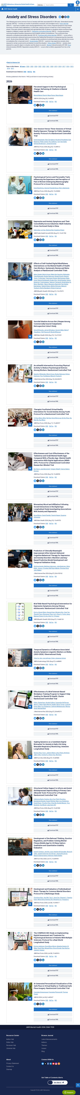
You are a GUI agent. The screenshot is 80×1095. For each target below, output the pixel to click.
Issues (43, 1048)
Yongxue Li (65, 899)
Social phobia (34, 41)
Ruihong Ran (50, 230)
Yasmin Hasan (55, 515)
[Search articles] (71, 5)
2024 (35, 66)
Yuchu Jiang (66, 614)
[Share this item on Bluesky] (60, 17)
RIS (34, 72)
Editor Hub (9, 1042)
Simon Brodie (57, 948)
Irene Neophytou (39, 188)
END (25, 72)
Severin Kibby (59, 330)
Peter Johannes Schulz (58, 658)
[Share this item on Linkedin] (68, 17)
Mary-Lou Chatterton (62, 801)
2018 (59, 66)
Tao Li (51, 897)
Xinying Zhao (38, 753)
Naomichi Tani (59, 284)
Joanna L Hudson (39, 950)
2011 (12, 68)
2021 (47, 66)
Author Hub (10, 1039)
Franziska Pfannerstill (55, 992)
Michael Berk (42, 708)
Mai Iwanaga (61, 278)
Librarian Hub (10, 1048)
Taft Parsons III (45, 332)
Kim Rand (37, 469)
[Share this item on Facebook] (65, 17)
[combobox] (56, 5)
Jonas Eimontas (51, 143)
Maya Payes (51, 95)
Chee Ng (54, 803)
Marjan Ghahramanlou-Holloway (44, 855)
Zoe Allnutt (43, 805)
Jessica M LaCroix (62, 853)
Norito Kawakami (45, 288)
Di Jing (45, 616)
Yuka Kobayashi (39, 276)
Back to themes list (13, 62)
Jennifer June (48, 851)
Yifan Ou (36, 658)
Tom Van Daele (62, 141)
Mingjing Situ (59, 612)
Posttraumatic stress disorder (47, 35)
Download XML (53, 121)
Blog (43, 1051)
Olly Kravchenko (39, 566)
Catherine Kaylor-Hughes (41, 799)
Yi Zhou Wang (38, 418)
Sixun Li (59, 614)
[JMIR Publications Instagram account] (56, 1063)
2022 (43, 66)
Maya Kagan (59, 95)
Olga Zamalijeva (50, 140)
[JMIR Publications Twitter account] (45, 1063)
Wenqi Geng (41, 899)
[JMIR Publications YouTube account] (53, 1063)
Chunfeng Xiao (38, 897)
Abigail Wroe (48, 948)
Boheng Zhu (49, 899)
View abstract (53, 110)
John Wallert (37, 570)
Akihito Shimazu (55, 286)
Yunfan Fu (44, 755)
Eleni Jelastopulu (64, 188)
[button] (77, 2)
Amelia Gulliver (50, 702)
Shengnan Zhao (48, 614)
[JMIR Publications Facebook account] (48, 1063)
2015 (71, 66)
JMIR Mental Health (10, 9)
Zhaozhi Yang (38, 614)
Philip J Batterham (39, 702)
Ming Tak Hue (47, 418)
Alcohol (49, 45)
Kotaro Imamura (56, 288)
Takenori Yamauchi (55, 282)
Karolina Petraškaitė (61, 140)
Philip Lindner (44, 141)
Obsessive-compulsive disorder (41, 31)
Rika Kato (40, 284)
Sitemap (9, 1069)
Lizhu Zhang (60, 753)
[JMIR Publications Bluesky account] (42, 1063)
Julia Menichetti (45, 469)
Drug (69, 45)
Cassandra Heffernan (62, 702)
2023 (39, 66)
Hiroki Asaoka (61, 280)
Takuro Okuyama (49, 284)
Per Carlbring (52, 141)
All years (22, 66)
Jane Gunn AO (51, 805)
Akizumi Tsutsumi (56, 376)
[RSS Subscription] (59, 1063)
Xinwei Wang (42, 612)
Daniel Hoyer (38, 803)
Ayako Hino (53, 280)
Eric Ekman (52, 853)
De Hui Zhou (65, 418)
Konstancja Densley (40, 801)
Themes (44, 1045)
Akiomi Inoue (46, 274)
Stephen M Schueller (60, 851)
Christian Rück (64, 568)
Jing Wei (46, 897)
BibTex (30, 72)
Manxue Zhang (38, 616)
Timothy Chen (46, 803)
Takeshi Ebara (45, 286)
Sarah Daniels (46, 515)
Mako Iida (54, 274)
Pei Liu (36, 612)
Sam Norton (66, 948)
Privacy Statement (12, 1063)
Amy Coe (52, 799)
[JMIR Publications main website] (18, 5)
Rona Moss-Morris (51, 946)
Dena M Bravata (39, 330)
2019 (55, 66)
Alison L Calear (38, 704)
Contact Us (10, 1066)
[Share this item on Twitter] (62, 17)
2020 (51, 66)
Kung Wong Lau (56, 418)
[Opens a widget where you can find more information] (69, 1092)
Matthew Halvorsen (50, 566)
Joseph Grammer (43, 853)
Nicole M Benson (55, 332)
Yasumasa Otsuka (51, 278)
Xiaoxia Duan (51, 612)
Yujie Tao (67, 612)
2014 (8, 68)
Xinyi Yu (50, 616)
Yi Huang (56, 616)
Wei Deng (58, 755)
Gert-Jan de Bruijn (45, 658)
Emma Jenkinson (39, 946)
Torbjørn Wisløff (55, 469)
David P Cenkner (39, 851)
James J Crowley (43, 568)
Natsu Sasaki (38, 274)
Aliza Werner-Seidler (49, 704)
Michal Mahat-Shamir (40, 95)
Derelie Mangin (61, 803)
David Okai (40, 948)
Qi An (39, 755)
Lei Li (55, 614)
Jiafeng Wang (51, 753)
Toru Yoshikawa (45, 376)
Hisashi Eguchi (59, 276)
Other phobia (52, 43)
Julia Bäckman (61, 566)
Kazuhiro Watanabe (63, 274)
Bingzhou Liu (57, 899)
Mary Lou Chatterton (44, 706)
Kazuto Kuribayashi (43, 280)
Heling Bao (37, 230)
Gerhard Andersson (40, 143)
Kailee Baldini (58, 855)
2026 (27, 66)
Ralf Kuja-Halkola (54, 568)
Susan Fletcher (51, 801)
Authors (44, 1042)
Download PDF (53, 115)
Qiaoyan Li (63, 897)
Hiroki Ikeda (65, 282)
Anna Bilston (38, 515)
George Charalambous (51, 188)
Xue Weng (42, 420)
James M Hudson (49, 330)
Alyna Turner (60, 704)
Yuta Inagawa (44, 282)
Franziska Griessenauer (41, 992)
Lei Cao (43, 230)
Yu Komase (41, 278)
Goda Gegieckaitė (39, 140)
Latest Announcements (49, 1039)
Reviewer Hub (11, 1045)
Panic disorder (64, 23)
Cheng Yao (51, 755)
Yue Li (44, 753)
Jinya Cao (56, 897)
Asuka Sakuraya (49, 276)
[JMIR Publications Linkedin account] (51, 1063)
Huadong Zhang (59, 230)
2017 (63, 66)
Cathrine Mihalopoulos (58, 706)
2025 (31, 66)
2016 (67, 66)
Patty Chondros (61, 799)
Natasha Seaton (62, 946)
